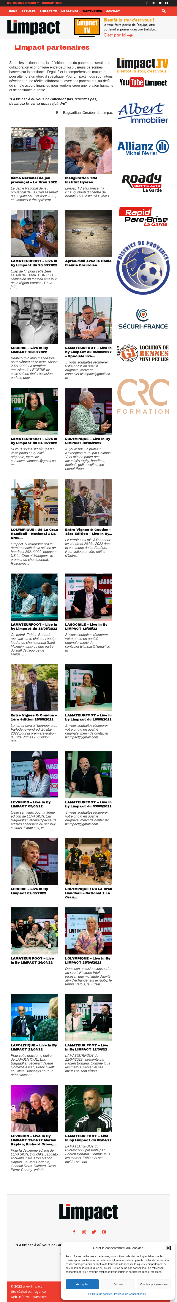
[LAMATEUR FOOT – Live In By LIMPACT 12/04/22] (88, 1017)
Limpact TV (48, 11)
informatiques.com (33, 1296)
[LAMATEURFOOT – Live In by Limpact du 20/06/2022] (34, 233)
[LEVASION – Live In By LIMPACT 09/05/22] (34, 774)
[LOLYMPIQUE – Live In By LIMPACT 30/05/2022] (88, 411)
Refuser (118, 1284)
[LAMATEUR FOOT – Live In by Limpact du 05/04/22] (88, 1108)
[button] (168, 1248)
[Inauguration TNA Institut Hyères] (88, 150)
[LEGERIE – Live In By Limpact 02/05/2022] (34, 861)
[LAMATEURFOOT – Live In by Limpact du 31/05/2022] (34, 411)
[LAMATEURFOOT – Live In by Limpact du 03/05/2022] (88, 774)
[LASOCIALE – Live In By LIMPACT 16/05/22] (88, 597)
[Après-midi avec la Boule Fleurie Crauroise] (88, 233)
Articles (29, 11)
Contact (113, 11)
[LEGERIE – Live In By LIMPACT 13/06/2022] (34, 320)
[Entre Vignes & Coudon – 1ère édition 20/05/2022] (34, 687)
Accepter (82, 1284)
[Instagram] (153, 3)
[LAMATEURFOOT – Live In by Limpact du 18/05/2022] (34, 597)
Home (13, 11)
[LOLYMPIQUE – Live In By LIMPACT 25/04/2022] (88, 931)
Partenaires (92, 11)
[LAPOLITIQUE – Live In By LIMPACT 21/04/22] (34, 1017)
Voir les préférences (154, 1284)
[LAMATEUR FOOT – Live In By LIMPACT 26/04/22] (34, 931)
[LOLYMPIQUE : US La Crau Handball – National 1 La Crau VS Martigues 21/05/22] (34, 502)
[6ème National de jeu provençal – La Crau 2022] (34, 150)
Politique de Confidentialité (130, 1294)
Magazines (69, 11)
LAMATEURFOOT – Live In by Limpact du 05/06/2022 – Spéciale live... (88, 352)
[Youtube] (166, 3)
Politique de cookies (100, 1294)
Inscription (52, 3)
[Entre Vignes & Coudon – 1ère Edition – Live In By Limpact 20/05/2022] (88, 502)
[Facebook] (146, 3)
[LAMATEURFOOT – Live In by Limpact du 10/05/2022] (88, 687)
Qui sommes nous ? (23, 3)
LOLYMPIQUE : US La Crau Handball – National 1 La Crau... (34, 534)
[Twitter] (160, 3)
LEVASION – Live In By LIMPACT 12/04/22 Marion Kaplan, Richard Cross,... (34, 1140)
